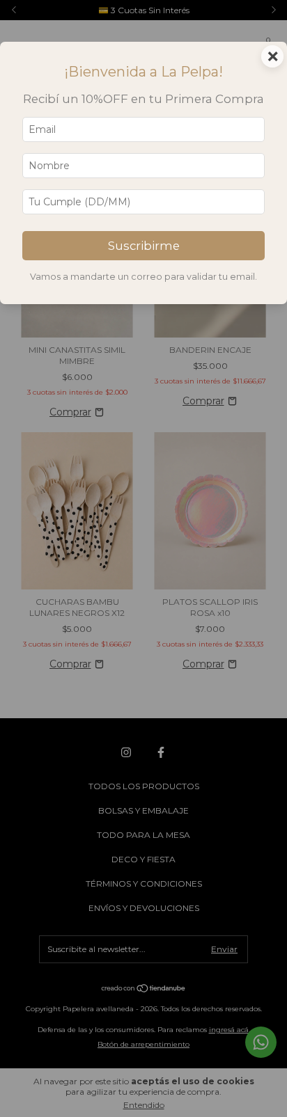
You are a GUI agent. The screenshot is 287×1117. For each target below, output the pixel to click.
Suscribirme (144, 246)
